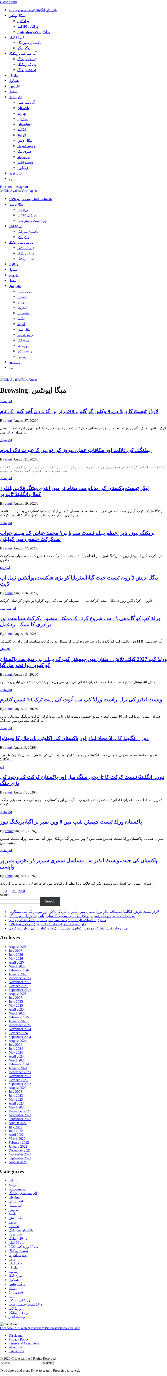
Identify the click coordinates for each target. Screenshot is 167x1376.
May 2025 (16, 1005)
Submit (47, 1362)
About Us (15, 1347)
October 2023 (18, 1080)
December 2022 (20, 1111)
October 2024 (18, 1033)
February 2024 (19, 1064)
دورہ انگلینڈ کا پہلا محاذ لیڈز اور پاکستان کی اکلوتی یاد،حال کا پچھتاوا (74, 738)
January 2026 (18, 974)
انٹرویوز (14, 86)
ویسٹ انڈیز (25, 162)
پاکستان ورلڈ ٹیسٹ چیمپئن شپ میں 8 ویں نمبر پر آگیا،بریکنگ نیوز (71, 822)
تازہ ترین (15, 173)
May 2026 (16, 958)
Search (4, 895)
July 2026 (15, 950)
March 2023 (17, 1107)
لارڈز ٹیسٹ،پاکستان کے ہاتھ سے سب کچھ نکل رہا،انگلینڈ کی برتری (57, 920)
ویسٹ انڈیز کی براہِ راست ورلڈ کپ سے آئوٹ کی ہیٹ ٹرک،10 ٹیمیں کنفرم (81, 699)
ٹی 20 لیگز (16, 37)
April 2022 (16, 1135)
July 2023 (15, 1091)
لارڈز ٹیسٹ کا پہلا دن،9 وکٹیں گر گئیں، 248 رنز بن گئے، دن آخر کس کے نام (79, 411)
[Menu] (1, 376)
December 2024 (20, 1025)
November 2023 (20, 1076)
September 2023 (20, 1084)
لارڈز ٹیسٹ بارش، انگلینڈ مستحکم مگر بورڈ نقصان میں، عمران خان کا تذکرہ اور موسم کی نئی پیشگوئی (84, 912)
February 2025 (19, 1017)
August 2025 (18, 994)
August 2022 (18, 1123)
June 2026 (16, 954)
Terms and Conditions (24, 1343)
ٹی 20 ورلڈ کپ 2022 (23, 1247)
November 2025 (20, 982)
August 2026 (18, 947)
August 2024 (18, 1041)
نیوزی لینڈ (24, 157)
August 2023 (18, 1088)
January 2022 (18, 1146)
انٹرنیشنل (15, 97)
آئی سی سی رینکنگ (22, 53)
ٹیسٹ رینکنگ (26, 59)
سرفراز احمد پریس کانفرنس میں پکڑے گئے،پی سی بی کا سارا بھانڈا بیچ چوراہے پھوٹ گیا (72, 916)
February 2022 (19, 1142)
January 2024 (18, 1068)
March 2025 (17, 1013)
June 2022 (16, 1131)
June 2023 (16, 1095)
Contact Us (16, 1351)
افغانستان (24, 124)
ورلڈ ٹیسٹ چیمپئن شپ (33, 32)
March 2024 (17, 1060)
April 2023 (16, 1103)
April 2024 (16, 1056)
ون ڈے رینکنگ (27, 64)
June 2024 (16, 1048)
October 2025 (18, 986)
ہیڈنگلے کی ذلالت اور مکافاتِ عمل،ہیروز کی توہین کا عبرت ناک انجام (76, 450)
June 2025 (16, 1001)
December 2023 (20, 1072)
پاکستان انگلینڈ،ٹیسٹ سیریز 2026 (33, 10)
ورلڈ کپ (23, 21)
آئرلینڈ (21, 135)
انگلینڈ (21, 129)
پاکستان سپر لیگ (29, 42)
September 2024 (20, 1037)
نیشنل (13, 91)
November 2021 (20, 1154)
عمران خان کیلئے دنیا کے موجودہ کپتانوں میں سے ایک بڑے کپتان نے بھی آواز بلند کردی (69, 928)
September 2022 (20, 1119)
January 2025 (18, 1021)
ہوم (12, 178)
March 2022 (17, 1138)
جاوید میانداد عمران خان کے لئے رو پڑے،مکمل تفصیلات (47, 924)
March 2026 (17, 966)
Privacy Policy (19, 1339)
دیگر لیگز (23, 48)
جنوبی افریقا (26, 146)
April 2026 (16, 962)
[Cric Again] (19, 191)
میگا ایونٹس (17, 15)
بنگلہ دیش (24, 140)
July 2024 (15, 1044)
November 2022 (20, 1115)
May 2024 (16, 1052)
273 (14, 891)
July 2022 (15, 1127)
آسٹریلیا (22, 119)
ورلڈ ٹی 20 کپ (27, 26)
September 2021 (20, 1158)
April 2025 (16, 1009)
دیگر (12, 1259)
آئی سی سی (26, 102)
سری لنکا (24, 151)
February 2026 (19, 970)
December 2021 (20, 1150)
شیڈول (14, 81)
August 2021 (18, 1162)
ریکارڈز (14, 75)
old (2, 767)
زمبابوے (22, 168)
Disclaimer (16, 1335)
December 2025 (20, 978)
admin (9, 420)
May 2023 (16, 1099)
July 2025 (15, 997)
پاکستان (23, 108)
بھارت (21, 113)
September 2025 (20, 990)
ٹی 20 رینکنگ (26, 70)
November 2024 (20, 1029)
